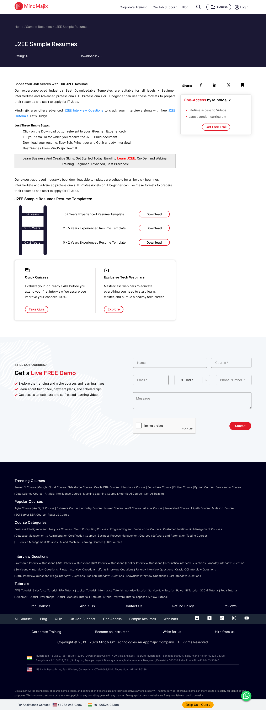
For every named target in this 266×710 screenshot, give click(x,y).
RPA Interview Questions (108, 563)
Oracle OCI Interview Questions (195, 569)
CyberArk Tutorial (27, 596)
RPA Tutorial (66, 590)
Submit (240, 426)
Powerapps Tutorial (52, 596)
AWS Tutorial (23, 590)
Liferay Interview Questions (115, 569)
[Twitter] (209, 619)
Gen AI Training (154, 493)
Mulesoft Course (223, 508)
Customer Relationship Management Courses (192, 529)
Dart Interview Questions (185, 576)
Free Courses (40, 606)
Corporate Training (134, 7)
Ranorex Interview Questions (154, 569)
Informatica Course (133, 487)
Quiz (58, 619)
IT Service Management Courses (37, 542)
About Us (87, 606)
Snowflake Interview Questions (146, 576)
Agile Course (23, 508)
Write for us (172, 632)
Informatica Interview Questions (185, 563)
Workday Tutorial (135, 590)
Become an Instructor (112, 632)
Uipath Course (200, 508)
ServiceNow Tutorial (161, 590)
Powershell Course (177, 508)
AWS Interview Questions (73, 563)
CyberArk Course (68, 508)
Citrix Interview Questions (32, 576)
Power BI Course (25, 487)
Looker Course (113, 508)
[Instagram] (234, 619)
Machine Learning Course (99, 493)
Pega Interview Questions (68, 576)
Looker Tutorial (86, 590)
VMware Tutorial (124, 596)
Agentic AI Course (130, 493)
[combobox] (177, 380)
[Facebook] (197, 619)
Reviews (230, 606)
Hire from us (224, 632)
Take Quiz (36, 309)
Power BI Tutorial (187, 590)
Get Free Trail (216, 127)
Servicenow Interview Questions (37, 569)
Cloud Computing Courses (91, 529)
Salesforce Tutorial (45, 590)
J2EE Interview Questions (83, 110)
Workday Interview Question (226, 563)
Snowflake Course (159, 487)
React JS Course (58, 514)
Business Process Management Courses (124, 535)
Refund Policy (183, 606)
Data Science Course (29, 493)
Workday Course (91, 508)
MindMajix (107, 642)
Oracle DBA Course (106, 487)
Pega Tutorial (228, 590)
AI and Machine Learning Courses (81, 542)
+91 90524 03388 (106, 704)
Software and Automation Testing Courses (180, 535)
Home (19, 27)
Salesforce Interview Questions (35, 563)
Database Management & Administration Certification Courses (56, 535)
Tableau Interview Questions (105, 576)
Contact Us (133, 606)
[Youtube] (246, 619)
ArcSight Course (43, 508)
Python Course (204, 487)
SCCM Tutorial (209, 590)
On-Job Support (165, 7)
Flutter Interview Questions (78, 569)
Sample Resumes (39, 27)
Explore (114, 309)
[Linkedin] (222, 619)
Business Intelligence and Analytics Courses (43, 529)
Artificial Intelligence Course (63, 493)
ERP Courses (114, 542)
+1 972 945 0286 (70, 704)
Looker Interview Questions (144, 563)
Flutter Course (182, 487)
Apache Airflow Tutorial (152, 596)
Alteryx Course (153, 508)
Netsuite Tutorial (101, 596)
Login (244, 7)
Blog (185, 7)
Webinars (171, 619)
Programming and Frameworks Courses (135, 529)
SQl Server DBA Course (31, 514)
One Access (112, 619)
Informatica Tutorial (110, 590)
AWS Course (133, 508)
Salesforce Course (80, 487)
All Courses (23, 619)
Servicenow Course (228, 487)
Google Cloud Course (52, 487)
